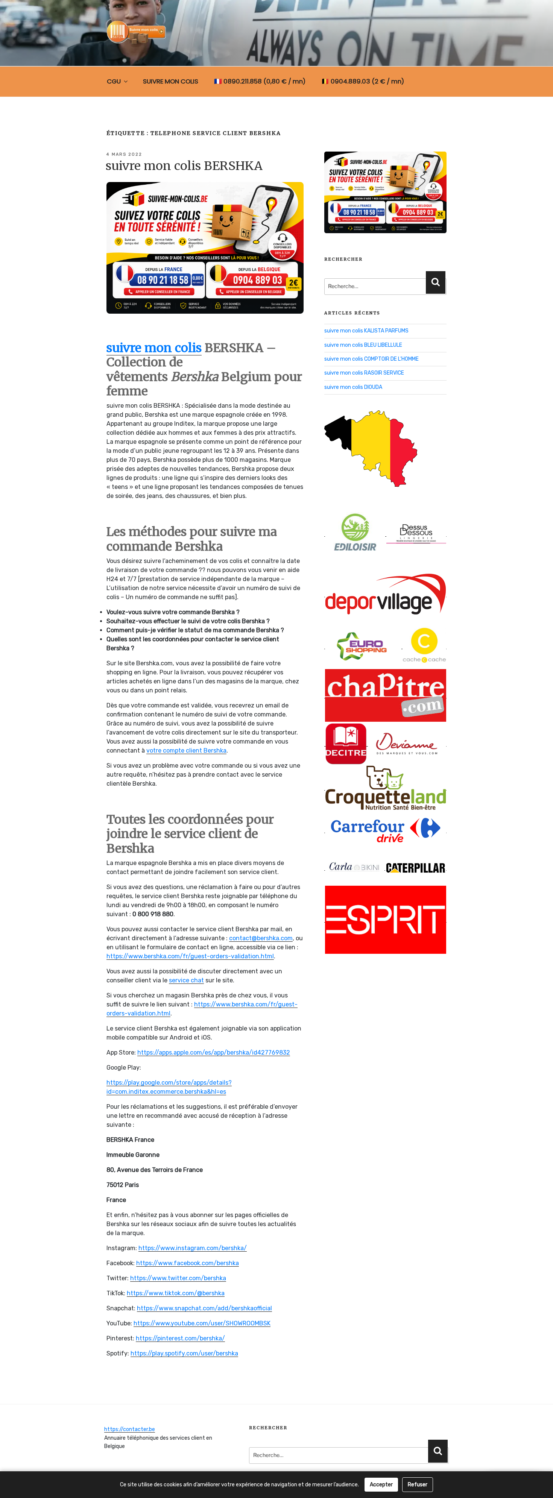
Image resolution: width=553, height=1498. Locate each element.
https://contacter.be (129, 1429)
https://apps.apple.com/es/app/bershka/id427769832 (213, 1052)
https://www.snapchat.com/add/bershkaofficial (204, 1308)
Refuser (417, 1484)
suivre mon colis (154, 347)
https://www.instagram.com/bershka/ (192, 1248)
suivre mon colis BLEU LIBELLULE (363, 345)
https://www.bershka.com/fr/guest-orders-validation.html (190, 956)
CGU (114, 81)
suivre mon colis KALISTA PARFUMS (366, 331)
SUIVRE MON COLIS (170, 81)
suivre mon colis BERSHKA (184, 165)
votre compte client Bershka (186, 750)
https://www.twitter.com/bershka (178, 1278)
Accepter (381, 1484)
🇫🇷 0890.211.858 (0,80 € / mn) (259, 81)
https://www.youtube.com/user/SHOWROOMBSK (202, 1323)
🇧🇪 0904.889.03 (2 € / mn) (362, 81)
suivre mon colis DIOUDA (353, 387)
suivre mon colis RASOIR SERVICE (364, 373)
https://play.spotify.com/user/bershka (184, 1353)
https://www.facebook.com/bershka (187, 1263)
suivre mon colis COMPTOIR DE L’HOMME (371, 359)
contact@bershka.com (261, 938)
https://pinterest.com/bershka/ (180, 1338)
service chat (186, 980)
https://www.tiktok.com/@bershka (176, 1293)
